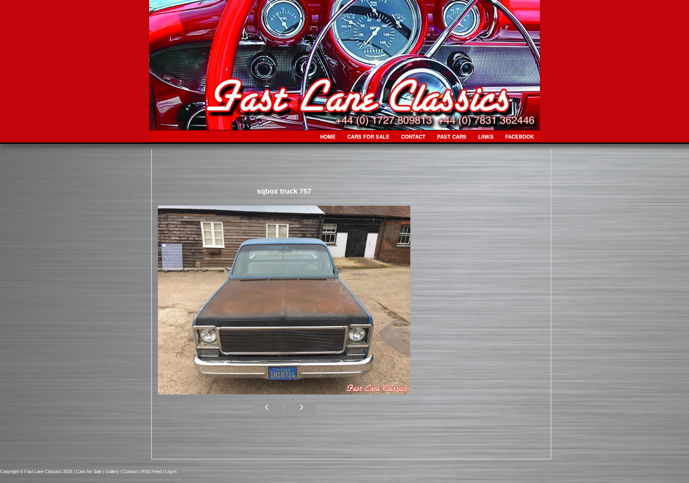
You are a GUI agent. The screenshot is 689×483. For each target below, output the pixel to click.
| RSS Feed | (152, 471)
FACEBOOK (519, 136)
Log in (171, 471)
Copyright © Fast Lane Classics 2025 (37, 471)
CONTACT (413, 136)
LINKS (486, 136)
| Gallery (111, 471)
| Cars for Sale (88, 471)
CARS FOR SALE (368, 136)
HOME (328, 136)
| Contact (129, 471)
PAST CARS (452, 136)
